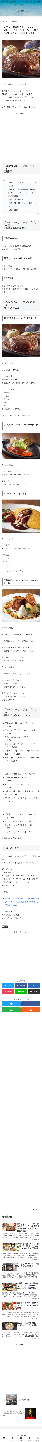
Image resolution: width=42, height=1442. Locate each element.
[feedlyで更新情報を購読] (11, 1009)
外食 (5, 927)
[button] (38, 682)
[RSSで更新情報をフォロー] (30, 1009)
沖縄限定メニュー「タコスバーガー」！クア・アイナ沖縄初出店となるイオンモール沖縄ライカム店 (22, 902)
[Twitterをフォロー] (11, 1003)
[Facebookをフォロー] (30, 1003)
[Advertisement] (21, 136)
